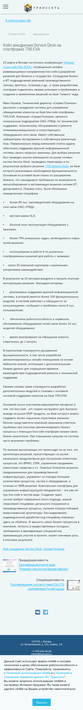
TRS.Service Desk (56, 166)
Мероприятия (41, 34)
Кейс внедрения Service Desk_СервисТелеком (33, 548)
